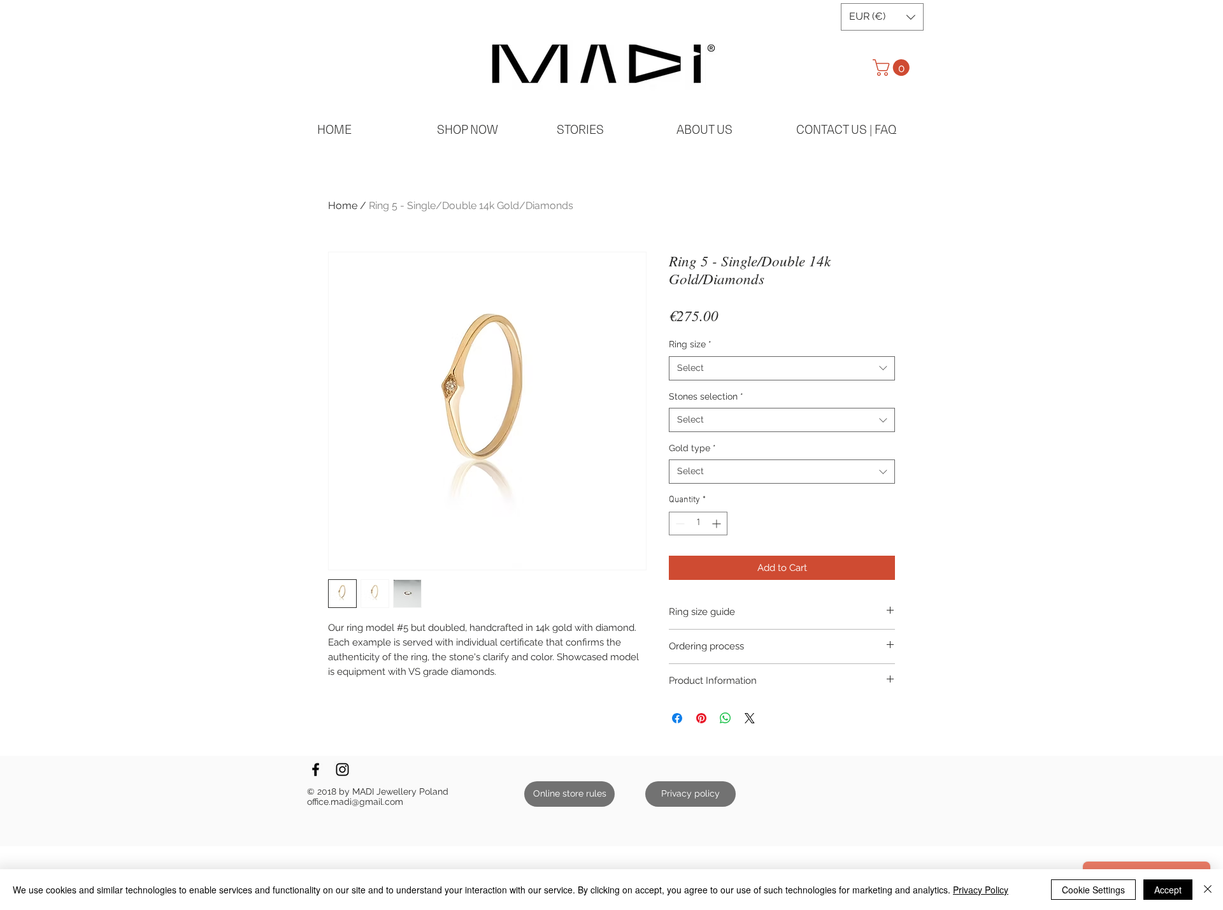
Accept (1168, 889)
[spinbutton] (698, 523)
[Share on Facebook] (677, 718)
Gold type (692, 448)
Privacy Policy (980, 889)
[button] (882, 17)
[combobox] (782, 368)
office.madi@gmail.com (355, 802)
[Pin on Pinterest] (701, 718)
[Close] (1207, 889)
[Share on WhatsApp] (725, 718)
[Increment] (718, 523)
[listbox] (882, 17)
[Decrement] (679, 523)
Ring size (690, 344)
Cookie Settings (1093, 889)
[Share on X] (749, 718)
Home (342, 205)
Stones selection (706, 396)
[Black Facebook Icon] (315, 769)
